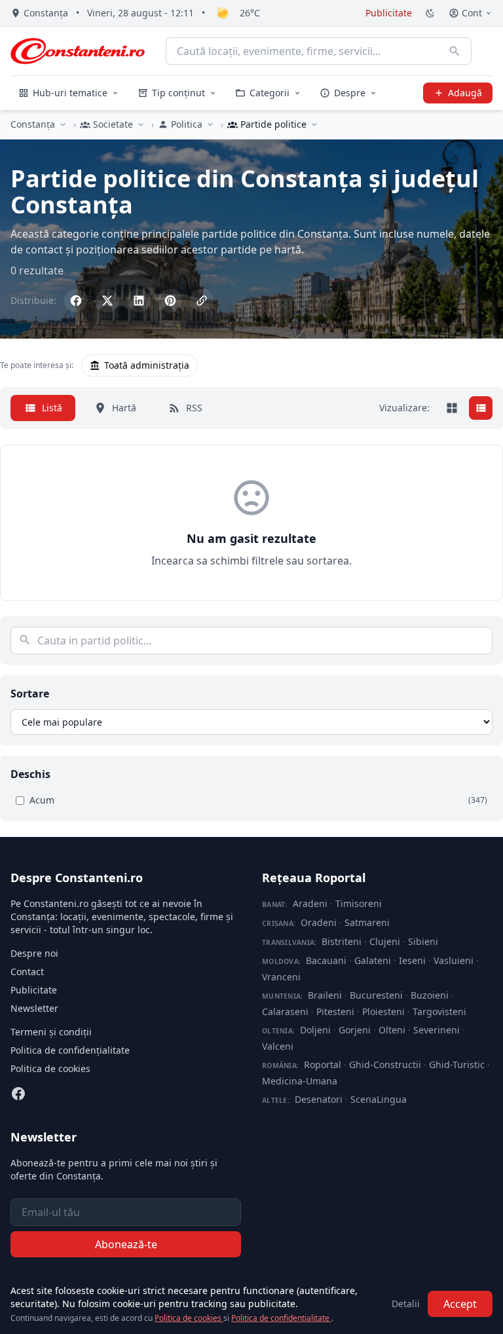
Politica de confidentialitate (281, 1318)
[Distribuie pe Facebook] (76, 300)
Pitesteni (335, 1011)
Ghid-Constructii (385, 1064)
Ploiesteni (383, 1011)
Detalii (406, 1303)
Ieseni (412, 960)
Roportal (322, 1064)
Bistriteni (342, 941)
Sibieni (423, 941)
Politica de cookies (50, 1068)
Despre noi (34, 953)
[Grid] (452, 408)
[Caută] (454, 51)
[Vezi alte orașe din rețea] (62, 124)
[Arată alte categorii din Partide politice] (314, 124)
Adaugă (465, 92)
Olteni (392, 1030)
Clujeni (384, 941)
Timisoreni (358, 903)
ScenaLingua (378, 1099)
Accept (460, 1304)
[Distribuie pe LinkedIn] (139, 300)
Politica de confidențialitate (70, 1050)
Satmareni (367, 922)
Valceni (277, 1046)
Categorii (269, 92)
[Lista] (481, 408)
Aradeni (310, 903)
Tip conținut (178, 92)
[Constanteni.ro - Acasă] (77, 51)
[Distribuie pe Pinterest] (170, 300)
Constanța (32, 124)
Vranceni (281, 977)
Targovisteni (439, 1011)
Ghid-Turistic (457, 1064)
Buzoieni (430, 995)
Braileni (325, 995)
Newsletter (34, 1008)
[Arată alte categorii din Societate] (140, 124)
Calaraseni (285, 1011)
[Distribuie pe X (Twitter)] (107, 300)
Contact (27, 971)
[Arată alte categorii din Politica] (210, 124)
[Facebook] (18, 1094)
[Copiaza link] (202, 300)
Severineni (436, 1030)
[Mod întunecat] (430, 13)
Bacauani (326, 960)
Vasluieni (454, 960)
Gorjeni (355, 1030)
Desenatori (319, 1099)
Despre (349, 92)
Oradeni (319, 922)
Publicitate (388, 13)
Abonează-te (126, 1244)
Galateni (372, 960)
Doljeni (315, 1030)
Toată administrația (146, 365)
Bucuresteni (376, 995)
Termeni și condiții (51, 1032)
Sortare (29, 693)
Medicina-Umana (299, 1081)
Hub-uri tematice (70, 92)
